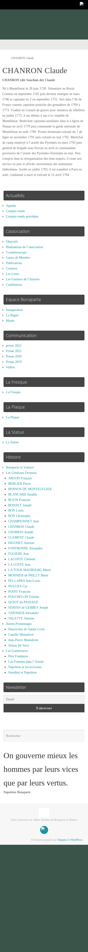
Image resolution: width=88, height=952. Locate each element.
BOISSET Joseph (19, 505)
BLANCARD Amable (22, 494)
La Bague (12, 315)
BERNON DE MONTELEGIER (30, 489)
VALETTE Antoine (21, 618)
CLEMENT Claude (21, 537)
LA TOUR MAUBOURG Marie (29, 570)
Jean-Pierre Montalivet (23, 640)
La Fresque (13, 392)
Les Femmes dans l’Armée (26, 661)
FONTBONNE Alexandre (25, 548)
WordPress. (76, 839)
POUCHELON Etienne (23, 597)
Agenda (11, 205)
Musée (10, 320)
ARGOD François (20, 478)
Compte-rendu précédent (22, 216)
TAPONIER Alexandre (23, 613)
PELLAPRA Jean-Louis (24, 581)
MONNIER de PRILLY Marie (28, 575)
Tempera (62, 839)
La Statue (12, 442)
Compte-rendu (15, 211)
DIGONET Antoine (21, 543)
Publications (14, 263)
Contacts (11, 268)
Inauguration (14, 310)
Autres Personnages (19, 624)
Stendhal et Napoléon (22, 672)
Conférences (14, 284)
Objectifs (12, 241)
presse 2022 (13, 345)
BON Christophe (19, 516)
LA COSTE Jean (19, 564)
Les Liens (12, 274)
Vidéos (10, 367)
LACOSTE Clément (21, 559)
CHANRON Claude (21, 526)
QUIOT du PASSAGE (23, 602)
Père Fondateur (18, 656)
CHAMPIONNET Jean (23, 521)
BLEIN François (19, 500)
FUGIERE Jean (18, 553)
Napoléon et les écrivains (24, 667)
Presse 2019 (14, 362)
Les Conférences (17, 651)
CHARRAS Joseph (20, 532)
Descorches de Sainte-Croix (26, 629)
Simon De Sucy (18, 645)
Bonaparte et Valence (20, 467)
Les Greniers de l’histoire (23, 279)
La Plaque (12, 417)
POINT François (19, 591)
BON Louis (15, 510)
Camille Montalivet (21, 634)
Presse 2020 (14, 356)
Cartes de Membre (18, 257)
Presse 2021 (14, 351)
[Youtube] (82, 4)
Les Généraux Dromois (21, 473)
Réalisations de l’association (24, 247)
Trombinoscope (16, 252)
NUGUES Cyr (17, 586)
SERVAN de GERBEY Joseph (28, 607)
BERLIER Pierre (19, 483)
